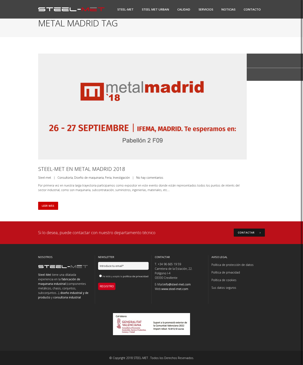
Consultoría (65, 178)
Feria (108, 178)
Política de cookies (223, 280)
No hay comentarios (149, 178)
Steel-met (44, 178)
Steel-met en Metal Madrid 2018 (81, 168)
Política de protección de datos (232, 265)
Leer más (48, 206)
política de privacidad (135, 276)
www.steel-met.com (174, 289)
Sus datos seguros (223, 288)
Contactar (246, 232)
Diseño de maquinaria (89, 178)
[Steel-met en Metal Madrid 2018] (142, 107)
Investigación (121, 178)
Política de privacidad (225, 272)
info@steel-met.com (177, 284)
